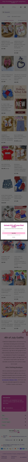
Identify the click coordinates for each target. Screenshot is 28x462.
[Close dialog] (26, 223)
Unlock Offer (14, 233)
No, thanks (13, 237)
